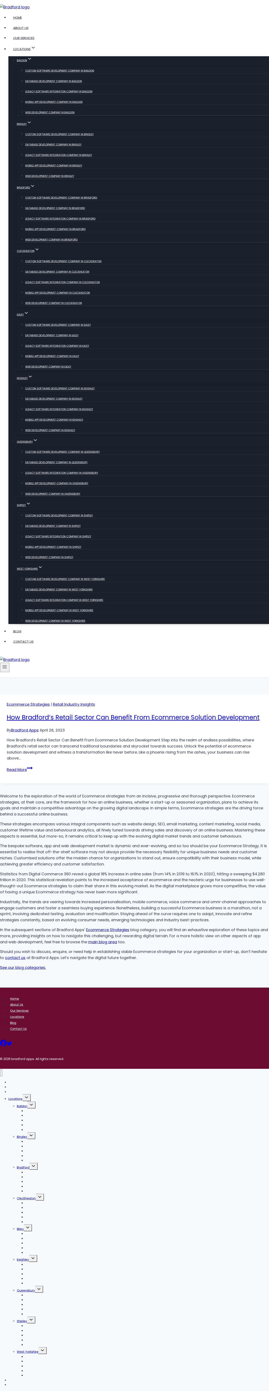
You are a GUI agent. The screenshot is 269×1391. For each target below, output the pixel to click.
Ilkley (20, 1229)
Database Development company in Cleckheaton (57, 271)
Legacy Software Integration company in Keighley (59, 409)
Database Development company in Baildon (53, 81)
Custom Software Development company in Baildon (59, 70)
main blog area (102, 942)
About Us (21, 28)
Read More (20, 769)
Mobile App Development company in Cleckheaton (57, 292)
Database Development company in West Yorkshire (59, 589)
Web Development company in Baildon (50, 112)
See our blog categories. (23, 967)
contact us (15, 957)
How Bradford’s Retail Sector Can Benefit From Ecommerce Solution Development (133, 717)
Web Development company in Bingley (49, 176)
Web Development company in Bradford (51, 239)
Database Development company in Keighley (54, 398)
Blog (17, 631)
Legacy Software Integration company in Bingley (58, 155)
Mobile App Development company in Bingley (53, 165)
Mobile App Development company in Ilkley (52, 356)
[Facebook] (3, 1044)
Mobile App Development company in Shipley (53, 547)
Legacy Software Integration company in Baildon (58, 91)
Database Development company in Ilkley (52, 335)
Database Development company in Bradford (55, 208)
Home (17, 17)
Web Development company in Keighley (50, 430)
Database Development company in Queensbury (56, 462)
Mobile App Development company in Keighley (54, 419)
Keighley (23, 1260)
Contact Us (23, 641)
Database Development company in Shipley (53, 526)
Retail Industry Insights (74, 704)
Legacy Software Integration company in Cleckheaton (62, 282)
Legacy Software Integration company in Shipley (58, 536)
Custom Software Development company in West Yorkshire (65, 579)
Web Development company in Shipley (49, 557)
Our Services (23, 38)
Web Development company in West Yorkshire (55, 621)
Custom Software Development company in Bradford (61, 197)
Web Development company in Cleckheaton (53, 303)
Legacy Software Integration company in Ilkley (57, 346)
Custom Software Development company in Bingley (59, 134)
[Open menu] (4, 667)
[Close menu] (1, 1072)
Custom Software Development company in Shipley (59, 515)
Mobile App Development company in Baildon (54, 102)
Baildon (22, 1106)
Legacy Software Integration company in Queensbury (61, 473)
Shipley (22, 1321)
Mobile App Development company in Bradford (55, 229)
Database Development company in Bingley (53, 144)
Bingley (22, 1137)
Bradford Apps (25, 730)
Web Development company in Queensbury (52, 494)
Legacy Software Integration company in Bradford (60, 218)
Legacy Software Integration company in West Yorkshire (64, 600)
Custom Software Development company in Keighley (60, 388)
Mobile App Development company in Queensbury (56, 483)
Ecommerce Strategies (28, 704)
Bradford (23, 1167)
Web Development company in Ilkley (48, 366)
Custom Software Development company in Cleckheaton (63, 261)
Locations (17, 1017)
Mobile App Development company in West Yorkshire (59, 610)
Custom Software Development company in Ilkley (58, 325)
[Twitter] (9, 1044)
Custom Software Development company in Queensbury (62, 452)
